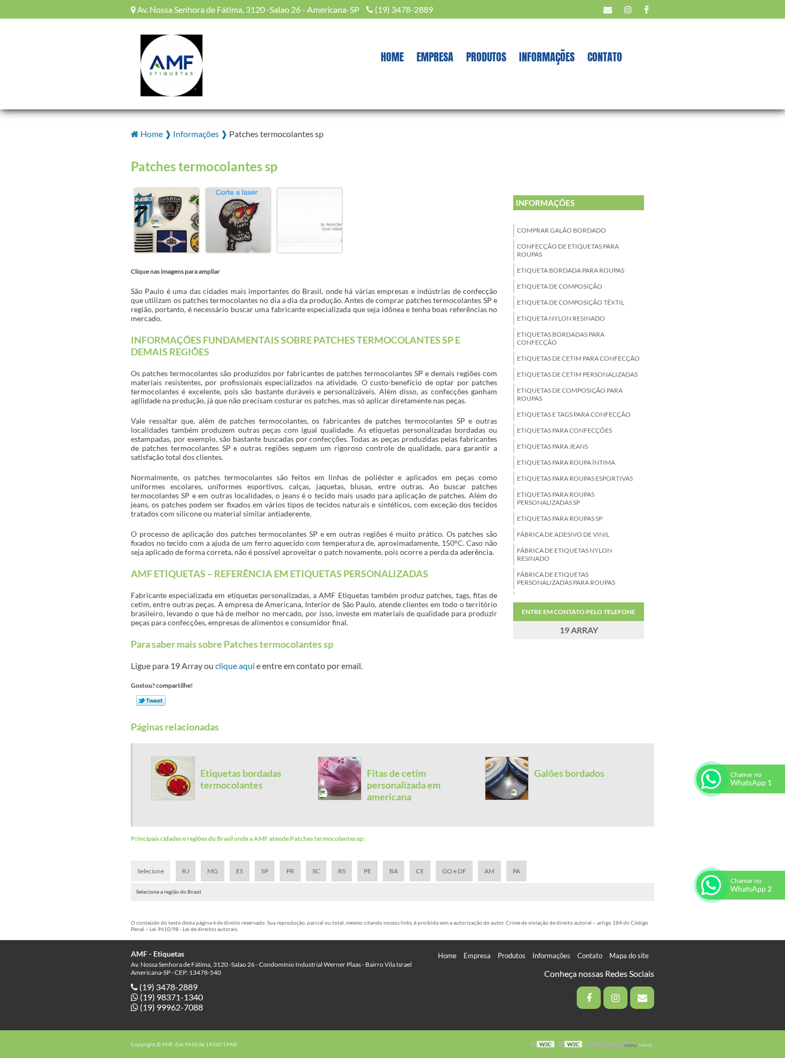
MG (212, 871)
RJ (185, 871)
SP (264, 871)
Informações (547, 56)
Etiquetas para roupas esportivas (575, 478)
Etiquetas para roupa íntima (566, 462)
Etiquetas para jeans (552, 446)
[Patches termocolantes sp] (167, 219)
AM (489, 871)
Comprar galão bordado (561, 230)
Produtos (486, 56)
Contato (604, 56)
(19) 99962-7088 (170, 1007)
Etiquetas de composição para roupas (570, 394)
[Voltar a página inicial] (171, 63)
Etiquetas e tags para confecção (574, 414)
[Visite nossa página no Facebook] (646, 9)
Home (392, 56)
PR (290, 871)
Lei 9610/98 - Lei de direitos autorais (193, 929)
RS (342, 871)
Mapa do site (629, 955)
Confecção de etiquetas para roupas (568, 250)
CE (420, 871)
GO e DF (454, 871)
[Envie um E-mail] (607, 9)
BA (393, 871)
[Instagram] (628, 9)
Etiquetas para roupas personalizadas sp (555, 498)
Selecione (150, 871)
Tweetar (151, 700)
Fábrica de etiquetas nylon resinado (564, 554)
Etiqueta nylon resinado (561, 318)
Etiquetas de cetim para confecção (578, 358)
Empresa (435, 56)
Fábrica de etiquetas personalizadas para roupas (566, 578)
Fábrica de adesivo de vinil (563, 534)
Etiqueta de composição (559, 286)
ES (239, 871)
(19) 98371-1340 (170, 997)
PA (516, 871)
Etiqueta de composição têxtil (570, 302)
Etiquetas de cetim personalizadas (577, 374)
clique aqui (235, 666)
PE (367, 871)
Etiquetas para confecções (564, 430)
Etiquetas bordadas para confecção (561, 338)
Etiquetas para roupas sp (559, 518)
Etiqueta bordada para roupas (570, 270)
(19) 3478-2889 (403, 9)
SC (316, 871)
